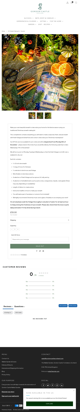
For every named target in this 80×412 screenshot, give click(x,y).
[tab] (19, 306)
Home (3, 31)
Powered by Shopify (7, 409)
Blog (3, 371)
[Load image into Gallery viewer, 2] (40, 115)
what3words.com (53, 371)
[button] (40, 281)
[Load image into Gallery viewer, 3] (48, 115)
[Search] (76, 3)
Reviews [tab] (8, 306)
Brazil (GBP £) (6, 405)
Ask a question (63, 305)
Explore (49, 404)
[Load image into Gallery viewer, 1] (32, 115)
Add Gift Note (15, 235)
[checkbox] (18, 312)
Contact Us (5, 358)
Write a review (72, 305)
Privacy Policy (6, 374)
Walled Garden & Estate (9, 362)
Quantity (13, 226)
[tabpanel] (40, 325)
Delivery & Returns (7, 365)
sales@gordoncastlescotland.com (52, 358)
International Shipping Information (13, 368)
